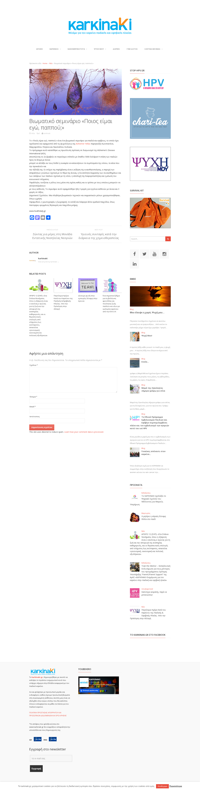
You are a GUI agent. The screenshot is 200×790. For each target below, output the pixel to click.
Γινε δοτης (132, 49)
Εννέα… (145, 361)
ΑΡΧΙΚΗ (39, 49)
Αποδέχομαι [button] (162, 786)
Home (45, 63)
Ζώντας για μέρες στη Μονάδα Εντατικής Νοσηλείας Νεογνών (52, 236)
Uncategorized (147, 589)
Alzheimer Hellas (83, 143)
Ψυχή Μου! (146, 335)
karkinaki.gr (37, 677)
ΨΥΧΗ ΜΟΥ (99, 49)
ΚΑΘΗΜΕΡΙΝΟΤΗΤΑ (76, 49)
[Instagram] (164, 253)
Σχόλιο (34, 365)
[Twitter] (144, 253)
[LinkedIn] (134, 263)
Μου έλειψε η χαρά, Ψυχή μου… (147, 312)
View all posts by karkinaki (48, 262)
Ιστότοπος (35, 416)
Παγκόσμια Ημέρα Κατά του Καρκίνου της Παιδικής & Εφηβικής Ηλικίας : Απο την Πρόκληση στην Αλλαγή (63, 302)
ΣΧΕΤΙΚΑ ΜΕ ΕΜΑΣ (152, 49)
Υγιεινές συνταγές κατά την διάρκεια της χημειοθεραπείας (99, 236)
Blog (131, 309)
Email (33, 406)
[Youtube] (154, 253)
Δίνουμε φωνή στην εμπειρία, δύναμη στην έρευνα (87, 298)
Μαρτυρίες (145, 513)
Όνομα (33, 396)
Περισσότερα (175, 786)
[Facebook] (134, 253)
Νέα (50, 63)
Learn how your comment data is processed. (84, 432)
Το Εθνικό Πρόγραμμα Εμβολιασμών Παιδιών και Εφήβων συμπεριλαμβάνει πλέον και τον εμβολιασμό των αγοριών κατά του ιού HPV (149, 423)
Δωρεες (116, 49)
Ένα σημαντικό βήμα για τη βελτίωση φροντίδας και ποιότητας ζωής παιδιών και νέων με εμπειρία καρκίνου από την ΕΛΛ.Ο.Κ (111, 303)
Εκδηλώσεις (145, 493)
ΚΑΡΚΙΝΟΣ (54, 49)
